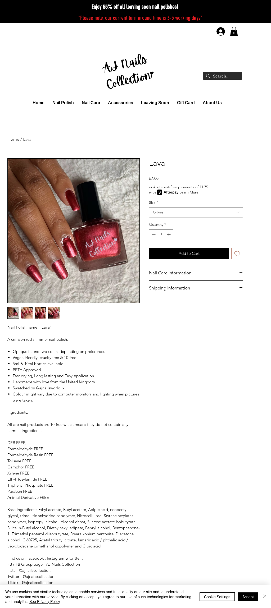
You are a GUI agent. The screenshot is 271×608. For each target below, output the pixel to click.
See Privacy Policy (44, 601)
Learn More (188, 192)
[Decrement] (153, 234)
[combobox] (196, 213)
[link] (234, 31)
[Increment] (169, 234)
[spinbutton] (161, 234)
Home (13, 139)
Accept (248, 596)
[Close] (264, 596)
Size (153, 202)
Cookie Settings (217, 596)
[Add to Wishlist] (237, 254)
